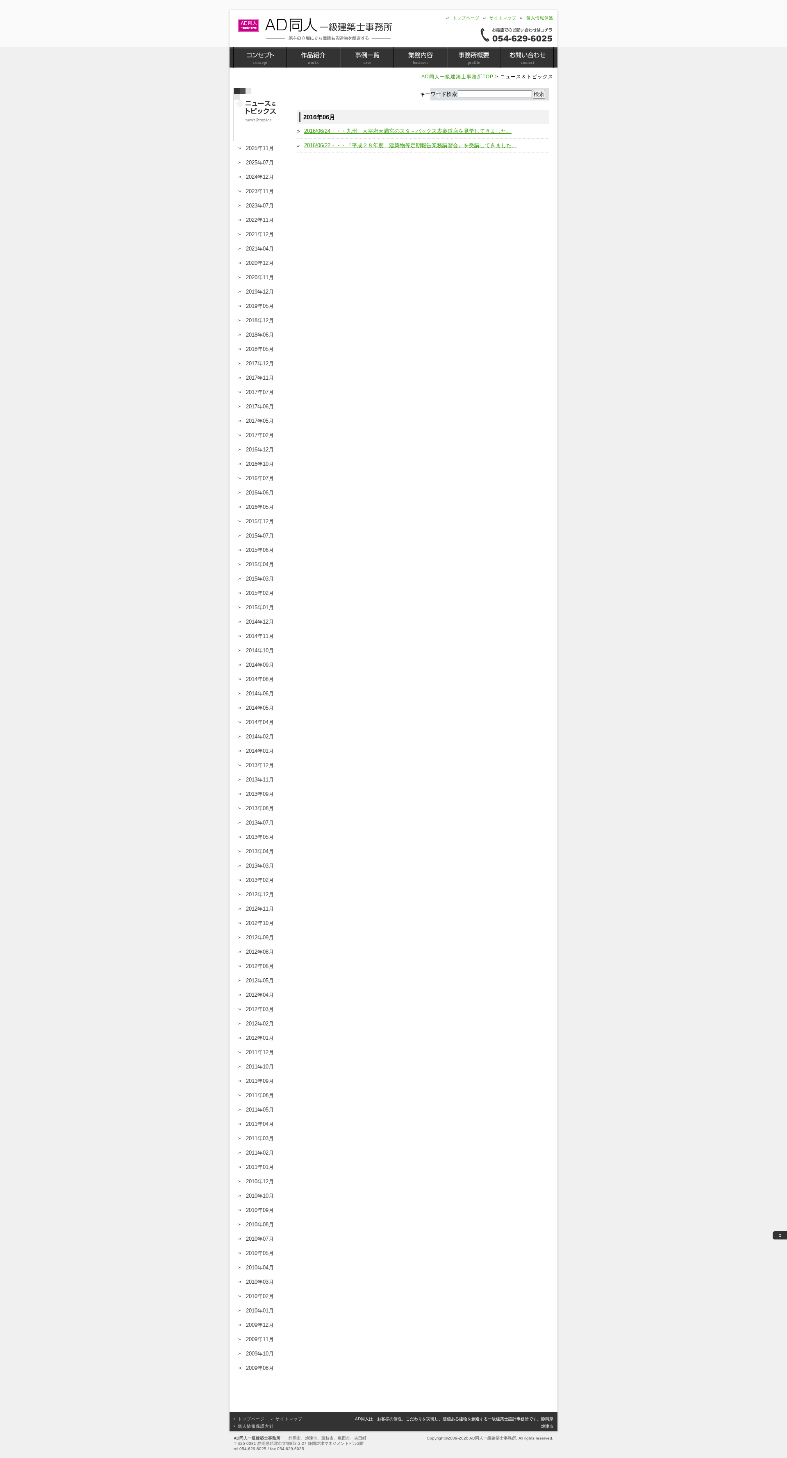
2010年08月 (260, 1224)
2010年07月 (260, 1239)
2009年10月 (260, 1354)
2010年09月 (260, 1210)
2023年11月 (260, 191)
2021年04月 (260, 249)
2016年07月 (260, 478)
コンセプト (260, 57)
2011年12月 (260, 1052)
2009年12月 (260, 1325)
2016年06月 (260, 493)
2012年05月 (260, 980)
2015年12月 (260, 521)
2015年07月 (260, 536)
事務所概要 (473, 57)
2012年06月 (260, 966)
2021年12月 (260, 234)
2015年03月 (260, 579)
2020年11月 (260, 277)
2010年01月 (260, 1311)
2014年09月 (260, 665)
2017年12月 (260, 363)
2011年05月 (260, 1110)
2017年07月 (260, 392)
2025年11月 (260, 148)
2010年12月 (260, 1181)
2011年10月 (260, 1067)
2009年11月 (260, 1339)
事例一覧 (367, 57)
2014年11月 (260, 636)
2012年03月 (260, 1009)
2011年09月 (260, 1081)
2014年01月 (260, 751)
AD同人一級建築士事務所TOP (457, 77)
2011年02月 (260, 1153)
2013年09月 (260, 794)
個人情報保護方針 (256, 1426)
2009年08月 (260, 1368)
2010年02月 (260, 1296)
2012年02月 (260, 1024)
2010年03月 (260, 1282)
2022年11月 (260, 220)
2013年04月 (260, 851)
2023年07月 (260, 206)
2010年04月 (260, 1267)
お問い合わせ (526, 57)
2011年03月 (260, 1138)
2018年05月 (260, 349)
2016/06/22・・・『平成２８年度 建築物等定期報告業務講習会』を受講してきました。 (410, 145)
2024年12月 (260, 177)
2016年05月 (260, 507)
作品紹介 (313, 57)
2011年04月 (260, 1124)
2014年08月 (260, 679)
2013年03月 (260, 866)
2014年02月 (260, 737)
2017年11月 (260, 378)
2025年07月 (260, 162)
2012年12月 (260, 894)
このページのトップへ (780, 1235)
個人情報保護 (539, 18)
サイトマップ (502, 18)
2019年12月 (260, 292)
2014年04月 (260, 722)
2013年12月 (260, 765)
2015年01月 (260, 607)
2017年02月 (260, 435)
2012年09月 (260, 937)
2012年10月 (260, 923)
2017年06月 (260, 406)
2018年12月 (260, 320)
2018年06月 (260, 335)
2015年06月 (260, 550)
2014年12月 (260, 622)
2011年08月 (260, 1095)
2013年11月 (260, 780)
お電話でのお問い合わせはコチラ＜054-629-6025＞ (516, 35)
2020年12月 (260, 263)
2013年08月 (260, 808)
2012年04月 (260, 995)
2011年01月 (260, 1167)
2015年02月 (260, 593)
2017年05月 (260, 421)
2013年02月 (260, 880)
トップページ (466, 18)
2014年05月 (260, 708)
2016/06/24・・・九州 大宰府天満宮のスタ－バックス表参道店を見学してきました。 (408, 131)
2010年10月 (260, 1196)
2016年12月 (260, 450)
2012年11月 (260, 909)
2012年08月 (260, 952)
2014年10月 (260, 650)
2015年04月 (260, 564)
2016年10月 (260, 464)
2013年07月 (260, 823)
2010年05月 (260, 1253)
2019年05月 (260, 306)
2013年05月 (260, 837)
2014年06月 (260, 693)
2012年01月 (260, 1038)
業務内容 (420, 57)
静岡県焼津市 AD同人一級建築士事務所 (315, 29)
